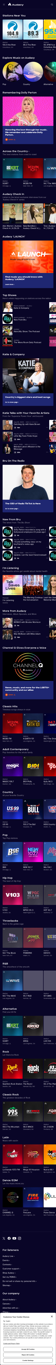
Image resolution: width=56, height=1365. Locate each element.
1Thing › (6, 1312)
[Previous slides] (46, 16)
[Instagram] (19, 1238)
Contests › (7, 1264)
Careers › (7, 1303)
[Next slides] (51, 16)
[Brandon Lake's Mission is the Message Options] (47, 452)
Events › (6, 1260)
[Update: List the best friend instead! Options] (47, 558)
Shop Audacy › (9, 1273)
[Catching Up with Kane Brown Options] (47, 427)
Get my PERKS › (10, 1277)
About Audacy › (9, 1299)
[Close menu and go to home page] (16, 4)
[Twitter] (4, 1238)
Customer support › (11, 1268)
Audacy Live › (9, 1256)
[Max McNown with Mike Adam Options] (47, 637)
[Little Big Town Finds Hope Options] (47, 439)
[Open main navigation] (4, 4)
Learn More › (9, 284)
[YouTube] (14, 1238)
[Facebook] (9, 1238)
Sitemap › (7, 1285)
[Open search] (52, 4)
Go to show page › (12, 402)
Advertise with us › (11, 1308)
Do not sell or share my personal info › (20, 1281)
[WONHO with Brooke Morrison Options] (47, 625)
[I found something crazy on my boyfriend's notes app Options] (47, 547)
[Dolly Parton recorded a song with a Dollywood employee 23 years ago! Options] (47, 535)
